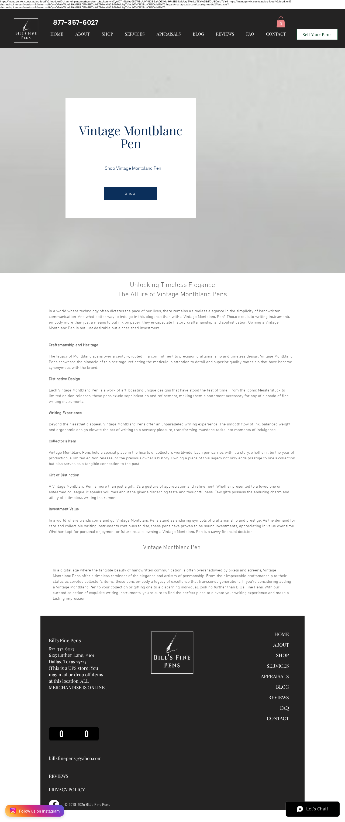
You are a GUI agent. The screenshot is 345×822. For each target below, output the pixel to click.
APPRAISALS (275, 676)
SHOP (282, 655)
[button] (135, 34)
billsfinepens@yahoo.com (75, 758)
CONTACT (278, 718)
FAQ (284, 708)
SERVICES (278, 666)
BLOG (282, 687)
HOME (281, 634)
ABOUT (281, 644)
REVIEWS (278, 697)
